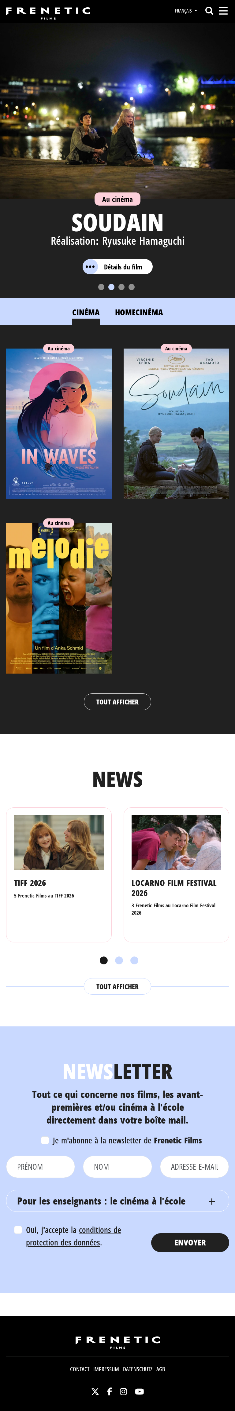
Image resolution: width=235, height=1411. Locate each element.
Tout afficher (117, 701)
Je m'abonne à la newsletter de (127, 1140)
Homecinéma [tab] (139, 312)
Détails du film (123, 266)
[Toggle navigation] (223, 11)
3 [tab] (133, 961)
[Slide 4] (132, 287)
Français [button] (184, 10)
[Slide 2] (111, 287)
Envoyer (190, 1242)
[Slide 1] (101, 287)
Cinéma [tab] (86, 312)
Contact (79, 1369)
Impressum (106, 1369)
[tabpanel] (117, 523)
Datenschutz (137, 1369)
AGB (160, 1369)
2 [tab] (117, 961)
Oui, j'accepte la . (73, 1236)
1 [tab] (102, 961)
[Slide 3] (121, 287)
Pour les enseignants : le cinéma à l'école (101, 1200)
